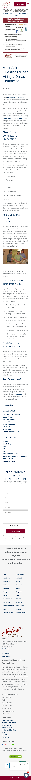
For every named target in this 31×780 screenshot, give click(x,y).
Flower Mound (7, 599)
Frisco (18, 595)
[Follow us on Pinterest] (6, 745)
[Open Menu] (28, 4)
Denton (18, 599)
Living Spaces (7, 429)
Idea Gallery (7, 444)
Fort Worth (19, 609)
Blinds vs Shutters (9, 461)
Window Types (8, 417)
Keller (18, 588)
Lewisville (6, 588)
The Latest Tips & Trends (11, 415)
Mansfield (19, 585)
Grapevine (19, 592)
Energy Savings (8, 459)
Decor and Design (9, 419)
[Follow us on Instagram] (9, 745)
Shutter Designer (8, 720)
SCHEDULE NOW (15, 531)
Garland (5, 595)
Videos (5, 451)
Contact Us (5, 737)
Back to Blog (8, 405)
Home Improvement (10, 424)
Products (6, 441)
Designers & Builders (9, 730)
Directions (5, 649)
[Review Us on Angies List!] (15, 756)
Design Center (7, 725)
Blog (4, 446)
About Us (5, 735)
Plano (18, 581)
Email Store (6, 656)
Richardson (6, 581)
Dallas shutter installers (15, 97)
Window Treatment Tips (11, 432)
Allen (5, 574)
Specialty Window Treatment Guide (15, 456)
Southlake (6, 578)
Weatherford (20, 574)
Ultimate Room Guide (10, 454)
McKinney (6, 585)
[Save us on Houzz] (13, 745)
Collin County (20, 605)
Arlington (19, 602)
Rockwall (19, 578)
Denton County (20, 612)
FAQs (4, 449)
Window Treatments (9, 723)
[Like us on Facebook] (2, 745)
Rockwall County (8, 605)
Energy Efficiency (8, 422)
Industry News (8, 427)
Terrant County (8, 612)
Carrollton (6, 602)
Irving (5, 592)
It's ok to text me (13, 525)
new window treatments (13, 118)
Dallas (5, 609)
